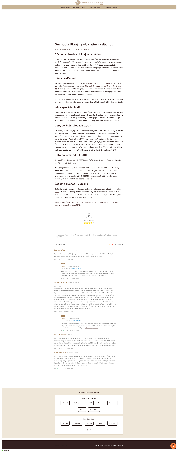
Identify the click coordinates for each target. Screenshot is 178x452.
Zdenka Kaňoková (76, 268)
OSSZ (57, 192)
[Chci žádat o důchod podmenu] (86, 7)
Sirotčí (82, 409)
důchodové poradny (91, 328)
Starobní (65, 403)
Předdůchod (94, 409)
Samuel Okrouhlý (76, 320)
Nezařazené (85, 49)
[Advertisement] (89, 27)
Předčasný (77, 403)
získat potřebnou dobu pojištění (100, 83)
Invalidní (89, 403)
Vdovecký (112, 403)
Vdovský (100, 403)
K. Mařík (63, 266)
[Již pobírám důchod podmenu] (102, 7)
